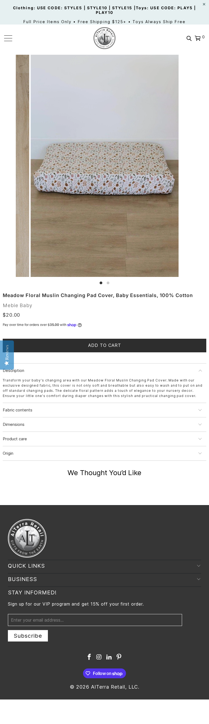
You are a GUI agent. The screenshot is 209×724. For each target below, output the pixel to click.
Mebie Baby (17, 305)
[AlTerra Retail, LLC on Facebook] (89, 657)
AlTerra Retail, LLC (114, 687)
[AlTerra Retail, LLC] (104, 38)
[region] (104, 170)
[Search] (189, 38)
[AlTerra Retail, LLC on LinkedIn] (109, 657)
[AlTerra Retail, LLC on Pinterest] (119, 657)
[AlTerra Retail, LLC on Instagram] (99, 657)
